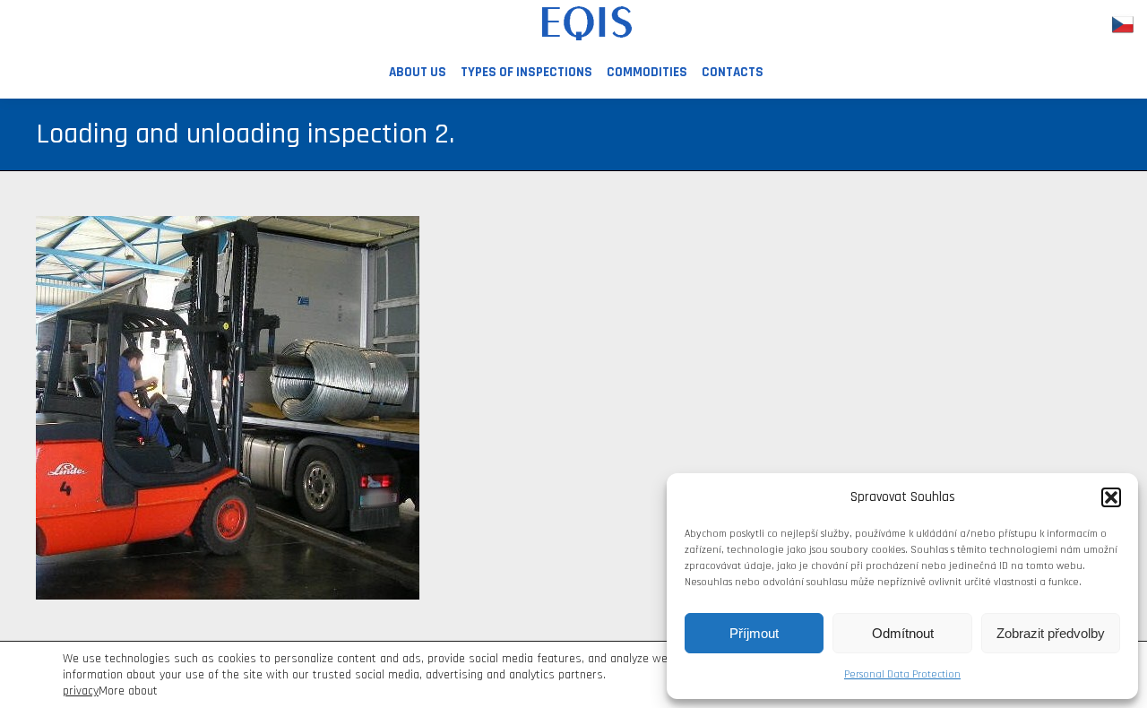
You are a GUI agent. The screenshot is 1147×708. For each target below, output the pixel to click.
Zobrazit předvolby (1050, 633)
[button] (1111, 497)
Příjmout (754, 633)
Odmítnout (903, 633)
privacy (81, 691)
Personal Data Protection (902, 674)
